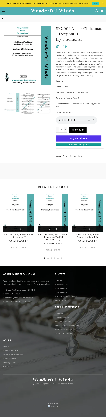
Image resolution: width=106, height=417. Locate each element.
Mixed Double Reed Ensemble (68, 325)
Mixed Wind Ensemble (13, 354)
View (96, 3)
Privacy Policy (9, 358)
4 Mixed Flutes (61, 288)
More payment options (78, 144)
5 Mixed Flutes (61, 292)
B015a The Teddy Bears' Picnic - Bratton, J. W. (87, 235)
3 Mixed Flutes (61, 284)
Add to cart (78, 130)
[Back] (4, 18)
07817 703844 (16, 294)
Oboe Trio (59, 313)
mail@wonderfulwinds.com (21, 298)
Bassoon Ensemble (63, 321)
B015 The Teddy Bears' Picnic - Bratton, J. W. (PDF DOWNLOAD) (53, 237)
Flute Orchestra (62, 300)
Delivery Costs (9, 362)
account (96, 11)
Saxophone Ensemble (65, 329)
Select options (15, 229)
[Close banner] (103, 3)
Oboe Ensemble (62, 317)
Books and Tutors (11, 350)
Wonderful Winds (18, 241)
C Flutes (58, 280)
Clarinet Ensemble (63, 333)
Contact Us (8, 366)
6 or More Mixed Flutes (65, 296)
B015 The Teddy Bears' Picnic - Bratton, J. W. (18, 235)
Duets (6, 346)
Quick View (21, 229)
